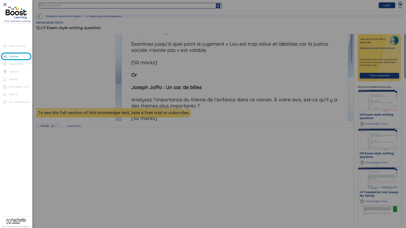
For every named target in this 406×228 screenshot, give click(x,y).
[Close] (5, 4)
